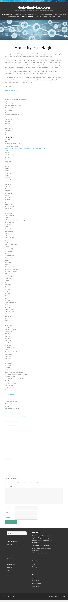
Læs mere (8, 459)
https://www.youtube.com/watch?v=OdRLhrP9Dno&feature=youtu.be (25, 148)
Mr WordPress (10, 545)
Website (7, 517)
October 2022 (10, 556)
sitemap (16, 94)
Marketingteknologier (7, 14)
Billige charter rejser (11, 425)
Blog (59, 16)
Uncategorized (36, 567)
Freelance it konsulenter (12, 421)
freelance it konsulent (60, 14)
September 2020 (11, 564)
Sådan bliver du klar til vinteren (40, 553)
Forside (11, 395)
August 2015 (10, 570)
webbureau (52, 16)
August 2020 (10, 567)
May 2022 (9, 558)
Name (7, 508)
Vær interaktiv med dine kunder (40, 545)
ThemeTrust (11, 596)
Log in (34, 578)
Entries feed (35, 581)
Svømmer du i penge (41, 16)
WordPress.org (36, 586)
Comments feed (36, 583)
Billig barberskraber (11, 383)
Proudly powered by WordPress (57, 596)
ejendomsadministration (46, 14)
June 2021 (9, 561)
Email (7, 512)
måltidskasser (9, 412)
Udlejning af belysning (13, 16)
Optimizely (8, 150)
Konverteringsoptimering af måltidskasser (17, 417)
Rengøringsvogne (10, 137)
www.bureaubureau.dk (11, 90)
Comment (8, 486)
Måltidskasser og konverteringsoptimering (26, 14)
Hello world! (19, 545)
